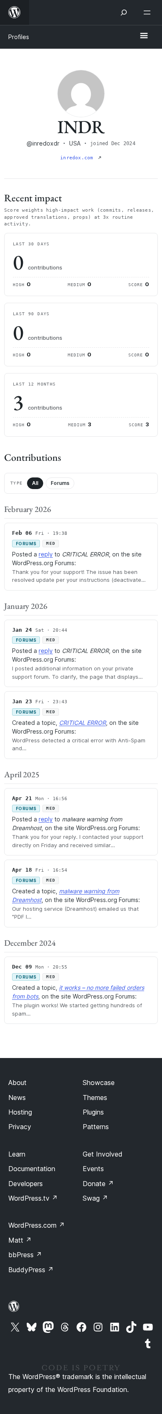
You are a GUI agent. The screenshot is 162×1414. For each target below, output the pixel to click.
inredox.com (78, 158)
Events (93, 1168)
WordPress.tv (33, 1198)
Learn (16, 1154)
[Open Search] (123, 12)
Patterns (96, 1126)
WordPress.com (36, 1225)
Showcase (99, 1082)
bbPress (25, 1255)
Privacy (19, 1126)
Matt (20, 1240)
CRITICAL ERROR (82, 722)
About (17, 1082)
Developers (25, 1183)
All (35, 483)
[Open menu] (148, 12)
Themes (95, 1097)
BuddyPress (31, 1270)
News (17, 1097)
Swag (95, 1198)
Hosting (20, 1112)
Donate (98, 1183)
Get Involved (103, 1154)
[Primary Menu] (143, 36)
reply (46, 554)
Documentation (31, 1168)
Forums (60, 483)
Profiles (18, 36)
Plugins (93, 1112)
